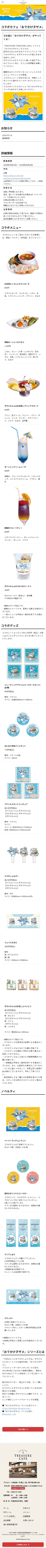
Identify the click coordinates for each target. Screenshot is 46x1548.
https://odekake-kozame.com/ (16, 1408)
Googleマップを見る (18, 1488)
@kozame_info (9, 1414)
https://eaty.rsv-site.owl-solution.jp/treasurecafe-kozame (17, 177)
